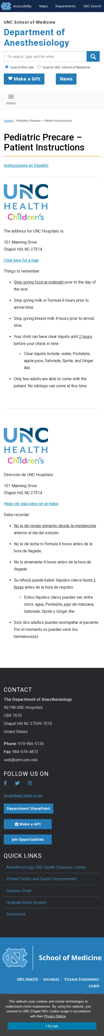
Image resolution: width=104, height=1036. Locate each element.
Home (8, 121)
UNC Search (92, 6)
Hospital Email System (26, 902)
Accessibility (22, 6)
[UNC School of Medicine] (52, 957)
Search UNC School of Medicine (66, 67)
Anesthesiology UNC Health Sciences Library (46, 867)
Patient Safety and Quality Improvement (41, 878)
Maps (43, 6)
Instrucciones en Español (26, 165)
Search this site (21, 67)
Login (94, 985)
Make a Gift (26, 79)
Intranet (51, 979)
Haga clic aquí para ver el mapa (31, 503)
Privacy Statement (82, 979)
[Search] (93, 56)
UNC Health (27, 979)
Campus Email (18, 890)
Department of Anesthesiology (36, 37)
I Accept (52, 1026)
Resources (15, 914)
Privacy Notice (55, 1016)
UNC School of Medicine (30, 22)
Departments (66, 6)
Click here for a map (21, 260)
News (66, 79)
